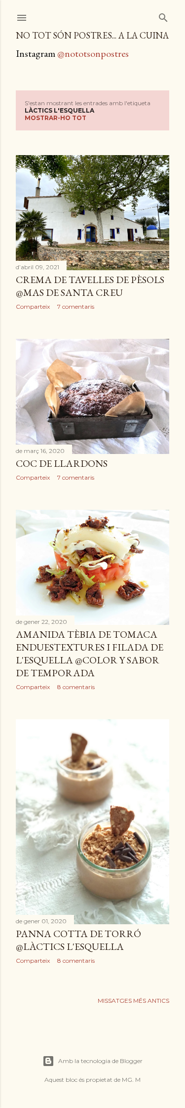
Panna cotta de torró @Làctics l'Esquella (78, 940)
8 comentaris (76, 687)
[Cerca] (163, 15)
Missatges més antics (133, 1000)
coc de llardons (62, 463)
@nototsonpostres (93, 53)
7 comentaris (75, 306)
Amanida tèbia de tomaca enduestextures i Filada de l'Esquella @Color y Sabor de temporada (89, 653)
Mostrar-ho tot (55, 118)
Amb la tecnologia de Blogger (100, 1061)
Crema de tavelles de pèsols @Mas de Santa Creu (90, 286)
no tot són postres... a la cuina (92, 35)
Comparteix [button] (33, 306)
